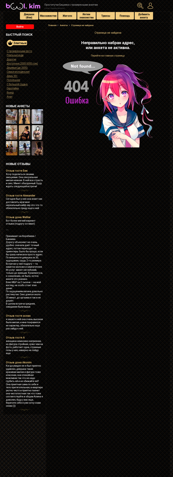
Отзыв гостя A (15, 337)
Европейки (13, 88)
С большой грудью (17, 84)
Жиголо (67, 15)
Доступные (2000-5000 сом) (22, 63)
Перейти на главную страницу (108, 55)
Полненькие (13, 80)
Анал (9, 96)
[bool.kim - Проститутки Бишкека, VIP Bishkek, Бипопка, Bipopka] (23, 10)
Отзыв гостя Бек (17, 170)
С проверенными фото (19, 51)
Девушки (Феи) (29, 16)
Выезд (10, 92)
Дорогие (11, 59)
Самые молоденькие (18, 71)
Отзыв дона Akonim (19, 362)
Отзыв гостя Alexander (20, 195)
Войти (19, 26)
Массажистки (48, 15)
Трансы (105, 15)
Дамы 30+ (12, 76)
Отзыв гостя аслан (18, 315)
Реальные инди (15, 55)
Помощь (125, 15)
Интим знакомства (86, 16)
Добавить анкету (144, 16)
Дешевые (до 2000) (17, 67)
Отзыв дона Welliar (18, 217)
